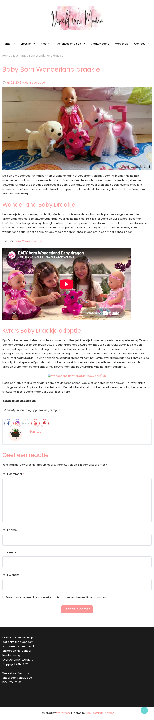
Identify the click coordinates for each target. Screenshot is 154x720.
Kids (43, 44)
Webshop (121, 44)
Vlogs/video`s (100, 44)
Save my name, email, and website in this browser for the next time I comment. (56, 597)
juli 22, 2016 (14, 83)
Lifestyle (26, 44)
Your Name (9, 530)
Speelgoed (37, 83)
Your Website (11, 575)
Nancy (34, 431)
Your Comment (12, 474)
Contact (139, 44)
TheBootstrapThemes (100, 713)
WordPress (63, 713)
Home (6, 56)
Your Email (9, 552)
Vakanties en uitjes (68, 44)
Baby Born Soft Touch (28, 241)
